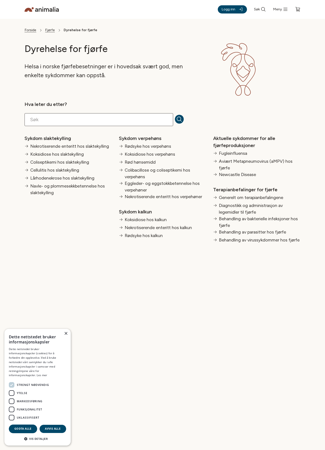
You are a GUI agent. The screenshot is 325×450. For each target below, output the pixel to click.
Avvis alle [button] (53, 429)
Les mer (42, 375)
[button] (37, 438)
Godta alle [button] (23, 429)
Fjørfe (50, 30)
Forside (30, 30)
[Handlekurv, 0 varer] (297, 9)
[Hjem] (42, 9)
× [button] (65, 333)
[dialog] (37, 387)
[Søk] (182, 119)
